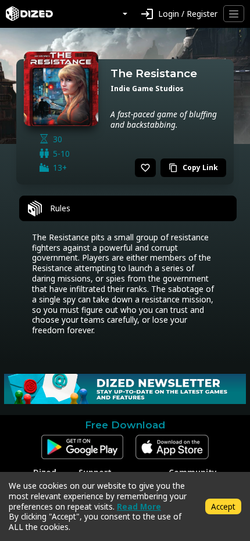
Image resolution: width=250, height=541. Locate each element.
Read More (139, 506)
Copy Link (193, 167)
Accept (223, 506)
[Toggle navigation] (233, 13)
